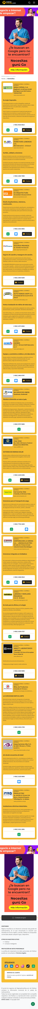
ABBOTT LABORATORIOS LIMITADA (23, 649)
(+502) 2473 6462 (19, 326)
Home (3, 79)
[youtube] (17, 966)
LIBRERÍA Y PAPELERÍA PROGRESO (22, 595)
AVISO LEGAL (5, 1000)
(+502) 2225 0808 (19, 776)
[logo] (8, 87)
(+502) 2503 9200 (19, 278)
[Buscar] (29, 2)
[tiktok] (28, 966)
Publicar (7, 942)
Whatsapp (8, 130)
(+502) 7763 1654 (19, 524)
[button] (19, 842)
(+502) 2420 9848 (19, 671)
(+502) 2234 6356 (19, 475)
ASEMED (17, 343)
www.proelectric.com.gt (20, 801)
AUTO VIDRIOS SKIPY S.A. (23, 294)
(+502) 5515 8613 (19, 125)
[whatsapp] (33, 966)
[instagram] (22, 966)
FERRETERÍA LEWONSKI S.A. (23, 143)
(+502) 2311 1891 (19, 829)
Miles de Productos (21, 687)
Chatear (28, 130)
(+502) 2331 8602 (19, 229)
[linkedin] (11, 966)
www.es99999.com (18, 447)
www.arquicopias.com (19, 95)
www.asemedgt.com (19, 349)
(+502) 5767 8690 (19, 424)
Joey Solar (18, 441)
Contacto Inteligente (11, 944)
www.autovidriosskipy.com (20, 300)
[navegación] (34, 2)
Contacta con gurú (20, 918)
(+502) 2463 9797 (19, 375)
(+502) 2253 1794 (19, 727)
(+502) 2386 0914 (19, 577)
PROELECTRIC (19, 793)
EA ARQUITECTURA (21, 193)
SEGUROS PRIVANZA (21, 245)
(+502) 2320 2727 (19, 631)
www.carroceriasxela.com (20, 496)
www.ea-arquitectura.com (20, 197)
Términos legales (21, 953)
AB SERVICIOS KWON (21, 392)
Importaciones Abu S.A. (22, 744)
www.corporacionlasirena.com (21, 549)
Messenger (16, 130)
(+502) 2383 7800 (19, 176)
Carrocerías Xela (20, 492)
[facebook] (6, 966)
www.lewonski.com (19, 148)
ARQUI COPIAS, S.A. (21, 87)
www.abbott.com (18, 656)
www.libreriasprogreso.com (21, 600)
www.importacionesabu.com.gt (22, 750)
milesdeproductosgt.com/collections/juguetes (23, 691)
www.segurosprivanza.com (20, 250)
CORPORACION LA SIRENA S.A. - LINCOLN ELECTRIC (23, 542)
